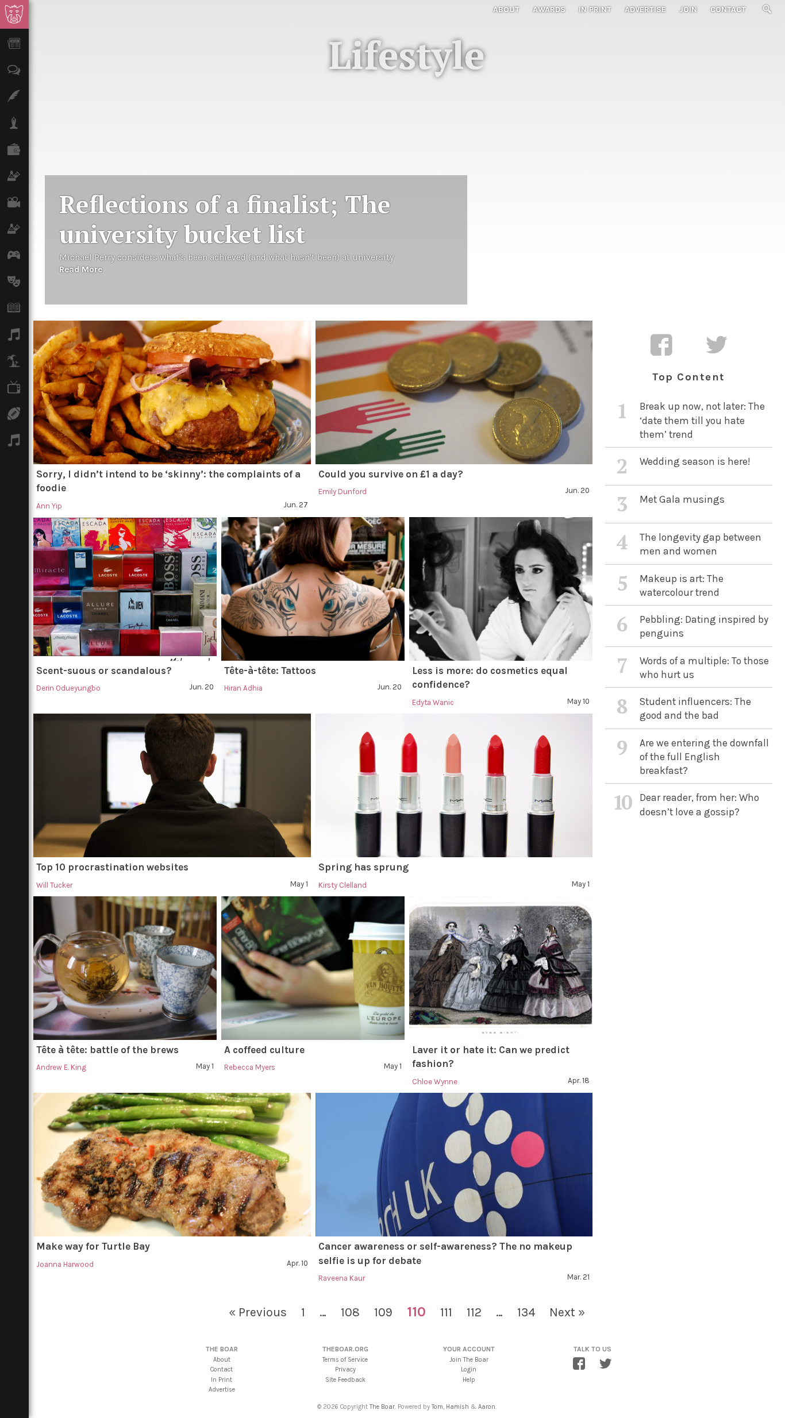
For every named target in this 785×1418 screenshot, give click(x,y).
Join (688, 9)
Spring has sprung (363, 867)
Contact (728, 9)
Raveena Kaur (341, 1278)
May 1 (299, 884)
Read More (80, 269)
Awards (549, 9)
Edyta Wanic (433, 702)
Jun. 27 (295, 504)
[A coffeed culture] (313, 968)
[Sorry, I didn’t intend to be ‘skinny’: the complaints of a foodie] (172, 392)
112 (474, 1312)
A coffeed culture (264, 1049)
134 (526, 1312)
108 (350, 1312)
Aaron (486, 1407)
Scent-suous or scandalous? (104, 670)
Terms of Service (345, 1359)
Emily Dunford (342, 491)
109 (383, 1312)
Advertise (645, 9)
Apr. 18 (579, 1080)
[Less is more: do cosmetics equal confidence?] (500, 589)
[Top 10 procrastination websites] (172, 785)
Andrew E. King (61, 1067)
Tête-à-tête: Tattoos (270, 670)
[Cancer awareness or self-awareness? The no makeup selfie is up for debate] (454, 1164)
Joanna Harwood (65, 1264)
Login (468, 1369)
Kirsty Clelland (342, 885)
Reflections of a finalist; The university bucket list (225, 218)
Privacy (345, 1369)
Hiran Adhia (243, 688)
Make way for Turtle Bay (93, 1246)
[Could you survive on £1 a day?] (454, 392)
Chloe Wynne (434, 1081)
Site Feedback (345, 1380)
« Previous (258, 1312)
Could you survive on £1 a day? (390, 474)
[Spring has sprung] (454, 785)
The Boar (382, 1407)
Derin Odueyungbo (68, 688)
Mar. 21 (578, 1277)
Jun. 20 (577, 490)
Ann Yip (49, 506)
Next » (567, 1312)
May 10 (578, 701)
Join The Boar (468, 1359)
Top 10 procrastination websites (112, 867)
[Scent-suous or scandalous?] (125, 589)
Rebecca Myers (249, 1067)
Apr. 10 (297, 1263)
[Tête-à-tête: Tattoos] (313, 589)
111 (446, 1312)
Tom (437, 1407)
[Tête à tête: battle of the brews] (125, 968)
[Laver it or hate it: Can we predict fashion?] (500, 968)
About (506, 9)
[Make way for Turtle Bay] (172, 1164)
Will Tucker (54, 885)
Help (469, 1380)
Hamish (457, 1407)
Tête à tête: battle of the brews (107, 1049)
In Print (595, 9)
